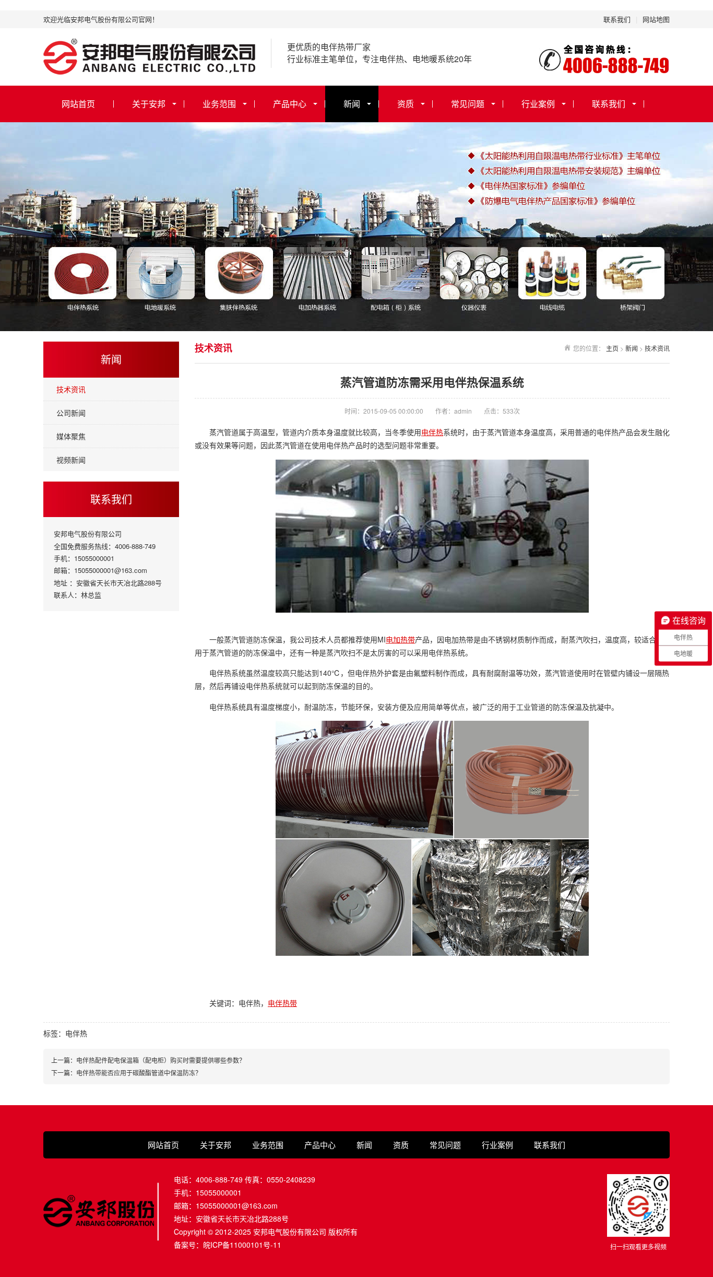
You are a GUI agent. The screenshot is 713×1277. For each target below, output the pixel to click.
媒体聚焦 (71, 436)
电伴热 (432, 432)
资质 (405, 104)
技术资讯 (71, 389)
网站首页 (78, 104)
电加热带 (400, 639)
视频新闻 (71, 459)
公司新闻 (71, 412)
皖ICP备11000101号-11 (242, 1244)
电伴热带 (282, 1003)
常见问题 (467, 104)
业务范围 (219, 104)
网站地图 (656, 19)
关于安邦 (148, 104)
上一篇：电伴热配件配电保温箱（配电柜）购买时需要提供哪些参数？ (148, 1060)
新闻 (351, 104)
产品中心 (289, 104)
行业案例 (538, 104)
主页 (612, 348)
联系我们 (617, 19)
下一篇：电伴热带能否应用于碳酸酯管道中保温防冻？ (126, 1072)
